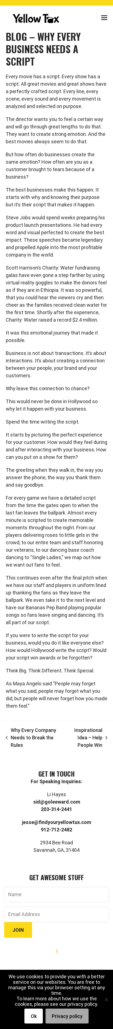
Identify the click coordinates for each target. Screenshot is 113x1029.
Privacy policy (67, 1016)
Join (18, 930)
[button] (104, 17)
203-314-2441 (56, 809)
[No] (106, 999)
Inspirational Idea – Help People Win (83, 738)
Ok (34, 1016)
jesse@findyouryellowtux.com (56, 822)
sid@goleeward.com (56, 802)
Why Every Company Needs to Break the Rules (31, 738)
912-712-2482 (56, 830)
